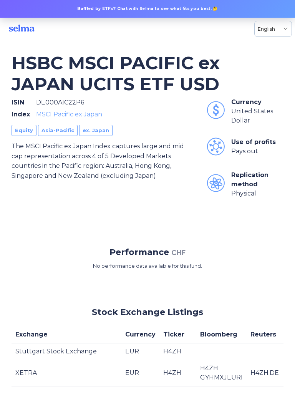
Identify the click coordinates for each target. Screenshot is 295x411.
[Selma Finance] (21, 29)
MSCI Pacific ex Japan (69, 114)
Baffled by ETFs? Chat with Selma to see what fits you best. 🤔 (147, 8)
